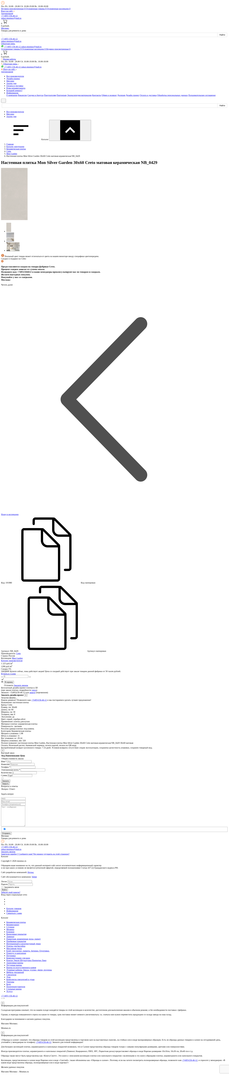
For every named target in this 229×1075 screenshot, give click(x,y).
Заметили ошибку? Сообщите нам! (17, 854)
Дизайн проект (132, 95)
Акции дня (11, 83)
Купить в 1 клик (8, 674)
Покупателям (50, 95)
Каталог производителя (11, 660)
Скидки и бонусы (35, 95)
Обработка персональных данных (172, 95)
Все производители (15, 76)
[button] (8, 11)
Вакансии (22, 95)
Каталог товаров (13, 908)
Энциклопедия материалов (79, 95)
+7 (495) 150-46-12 (9, 16)
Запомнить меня (11, 887)
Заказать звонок (21, 685)
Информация (12, 911)
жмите (32, 692)
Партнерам (62, 95)
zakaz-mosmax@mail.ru (11, 18)
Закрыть (5, 784)
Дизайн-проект (13, 78)
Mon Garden (17, 658)
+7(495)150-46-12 (39, 700)
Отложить (9, 685)
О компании (11, 95)
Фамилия (5, 764)
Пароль (4, 884)
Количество (6, 772)
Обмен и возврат (109, 95)
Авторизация (7, 13)
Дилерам (121, 95)
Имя (3, 761)
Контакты (96, 95)
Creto (18, 653)
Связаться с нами (14, 913)
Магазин (10, 81)
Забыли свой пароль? (10, 892)
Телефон (5, 767)
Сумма (4, 775)
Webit (34, 877)
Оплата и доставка (14, 86)
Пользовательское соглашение (202, 95)
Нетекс (31, 872)
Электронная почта (10, 770)
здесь (34, 690)
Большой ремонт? (14, 90)
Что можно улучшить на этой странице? (51, 854)
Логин (4, 881)
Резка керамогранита (15, 88)
